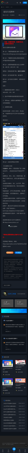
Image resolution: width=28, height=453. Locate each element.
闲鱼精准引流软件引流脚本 (10, 428)
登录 (25, 2)
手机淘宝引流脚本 (8, 417)
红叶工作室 (6, 15)
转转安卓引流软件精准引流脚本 (10, 426)
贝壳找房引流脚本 (7, 304)
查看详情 (8, 331)
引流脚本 (6, 371)
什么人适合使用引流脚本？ (12, 338)
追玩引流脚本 (6, 47)
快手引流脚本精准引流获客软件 (20, 384)
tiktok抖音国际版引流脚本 (10, 423)
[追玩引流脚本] (14, 31)
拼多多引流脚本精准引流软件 (10, 414)
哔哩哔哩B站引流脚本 (9, 420)
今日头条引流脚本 (21, 304)
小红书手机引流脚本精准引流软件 (20, 366)
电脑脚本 (7, 7)
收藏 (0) (10, 252)
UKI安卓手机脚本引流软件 (7, 369)
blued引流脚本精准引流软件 (7, 387)
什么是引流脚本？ (10, 320)
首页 (3, 7)
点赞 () (19, 252)
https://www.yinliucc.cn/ (11, 222)
